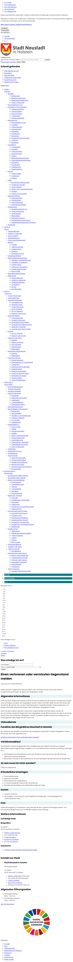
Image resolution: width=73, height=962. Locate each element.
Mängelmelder (9, 75)
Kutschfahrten (16, 564)
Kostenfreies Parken (18, 405)
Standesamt (15, 134)
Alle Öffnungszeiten (7, 904)
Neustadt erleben (14, 316)
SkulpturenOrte (16, 509)
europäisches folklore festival (21, 325)
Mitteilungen (15, 96)
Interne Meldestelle (17, 118)
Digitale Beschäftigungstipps (21, 533)
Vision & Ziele (15, 427)
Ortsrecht (14, 140)
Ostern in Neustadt (17, 103)
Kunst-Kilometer (16, 309)
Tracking (7, 955)
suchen (3, 669)
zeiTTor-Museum (17, 311)
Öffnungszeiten (9, 38)
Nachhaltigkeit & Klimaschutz (18, 409)
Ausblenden (4, 28)
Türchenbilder (16, 489)
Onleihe (14, 538)
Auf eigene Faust (17, 302)
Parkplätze (15, 396)
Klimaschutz (15, 411)
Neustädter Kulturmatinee (20, 322)
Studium (14, 178)
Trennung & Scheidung (19, 267)
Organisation (15, 116)
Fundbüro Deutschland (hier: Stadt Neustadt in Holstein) (20, 737)
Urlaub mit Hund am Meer (20, 373)
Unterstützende (16, 493)
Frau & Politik (15, 271)
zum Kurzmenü (9, 9)
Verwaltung (12, 145)
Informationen (16, 482)
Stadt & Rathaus (10, 645)
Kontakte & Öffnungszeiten (17, 107)
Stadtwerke (12, 449)
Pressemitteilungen (17, 438)
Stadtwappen (16, 214)
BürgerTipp (15, 136)
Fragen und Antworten (19, 194)
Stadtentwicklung (14, 196)
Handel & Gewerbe (14, 391)
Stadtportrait (12, 207)
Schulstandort (16, 200)
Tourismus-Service (14, 358)
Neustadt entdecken (15, 300)
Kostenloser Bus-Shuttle (19, 520)
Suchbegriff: (5, 665)
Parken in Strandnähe (18, 371)
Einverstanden (5, 30)
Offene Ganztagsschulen (16, 240)
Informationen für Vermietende (22, 362)
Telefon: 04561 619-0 (15, 876)
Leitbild (13, 429)
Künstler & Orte (16, 516)
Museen (10, 331)
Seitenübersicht (9, 948)
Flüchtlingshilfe (16, 289)
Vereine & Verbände (15, 234)
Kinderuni (14, 251)
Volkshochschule (17, 247)
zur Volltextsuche (10, 11)
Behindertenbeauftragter (20, 158)
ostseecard (15, 365)
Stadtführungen (17, 305)
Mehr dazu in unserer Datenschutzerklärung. (16, 25)
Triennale (14, 498)
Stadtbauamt (16, 167)
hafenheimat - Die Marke (19, 442)
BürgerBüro (8, 73)
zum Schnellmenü (10, 7)
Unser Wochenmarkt (18, 458)
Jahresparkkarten (17, 402)
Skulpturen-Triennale (18, 327)
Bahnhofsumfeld (17, 203)
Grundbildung (16, 551)
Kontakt (7, 36)
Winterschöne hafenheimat (17, 553)
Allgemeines (15, 531)
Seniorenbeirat (16, 187)
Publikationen (16, 422)
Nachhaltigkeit (16, 413)
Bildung (10, 242)
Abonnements (16, 345)
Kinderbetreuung (13, 238)
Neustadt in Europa (18, 218)
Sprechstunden (16, 114)
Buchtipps (14, 491)
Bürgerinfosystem (10, 80)
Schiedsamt (15, 285)
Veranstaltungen (14, 231)
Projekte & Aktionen (18, 418)
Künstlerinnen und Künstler (20, 500)
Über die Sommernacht (19, 513)
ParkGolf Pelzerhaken (18, 380)
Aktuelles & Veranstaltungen (21, 260)
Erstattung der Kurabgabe (20, 367)
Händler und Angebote (19, 462)
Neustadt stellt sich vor (19, 209)
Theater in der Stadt (18, 320)
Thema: (3, 667)
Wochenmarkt (13, 456)
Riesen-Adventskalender (19, 436)
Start (6, 643)
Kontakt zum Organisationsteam (22, 507)
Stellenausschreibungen (12, 78)
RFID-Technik (15, 542)
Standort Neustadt (14, 389)
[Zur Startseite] (23, 55)
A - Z (5, 41)
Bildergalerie (15, 216)
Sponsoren (15, 502)
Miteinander (12, 276)
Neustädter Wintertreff (19, 562)
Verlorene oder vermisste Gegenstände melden (20, 850)
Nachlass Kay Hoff (17, 254)
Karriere (14, 156)
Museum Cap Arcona (18, 314)
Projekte (14, 433)
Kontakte (14, 125)
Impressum (8, 953)
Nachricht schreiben (11, 839)
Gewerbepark (12, 453)
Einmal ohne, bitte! (17, 465)
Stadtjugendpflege (14, 256)
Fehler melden (9, 959)
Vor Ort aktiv (15, 420)
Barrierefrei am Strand (18, 376)
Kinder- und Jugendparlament (22, 189)
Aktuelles (11, 94)
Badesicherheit (16, 369)
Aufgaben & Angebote (19, 262)
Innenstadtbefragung (15, 387)
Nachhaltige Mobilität (18, 205)
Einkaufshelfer (16, 469)
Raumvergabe (16, 129)
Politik (10, 180)
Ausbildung (15, 176)
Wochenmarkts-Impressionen (21, 467)
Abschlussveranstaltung (19, 518)
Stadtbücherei (16, 249)
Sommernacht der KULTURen (21, 329)
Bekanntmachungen (11, 82)
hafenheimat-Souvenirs (19, 445)
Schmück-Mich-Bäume (19, 560)
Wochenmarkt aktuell (18, 460)
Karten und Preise (17, 342)
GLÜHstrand (15, 567)
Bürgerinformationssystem (20, 138)
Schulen (14, 245)
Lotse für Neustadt (17, 211)
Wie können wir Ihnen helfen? (11, 60)
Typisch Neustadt (17, 307)
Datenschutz (8, 957)
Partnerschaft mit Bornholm (20, 220)
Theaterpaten (16, 347)
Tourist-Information (14, 296)
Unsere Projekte (16, 378)
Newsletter (15, 143)
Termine (14, 487)
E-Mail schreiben (10, 837)
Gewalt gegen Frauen (18, 269)
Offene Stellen (16, 174)
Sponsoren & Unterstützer (20, 522)
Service (13, 540)
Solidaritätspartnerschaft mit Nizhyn (23, 222)
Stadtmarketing (16, 169)
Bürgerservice (12, 120)
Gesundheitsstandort (15, 407)
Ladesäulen (15, 400)
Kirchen (13, 287)
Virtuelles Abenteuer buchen (21, 571)
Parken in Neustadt (14, 393)
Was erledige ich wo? (11, 71)
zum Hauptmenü (10, 5)
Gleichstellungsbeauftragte (21, 160)
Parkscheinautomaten (19, 398)
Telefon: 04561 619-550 (12, 833)
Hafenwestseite (16, 198)
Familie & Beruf (16, 265)
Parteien (14, 191)
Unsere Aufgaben (17, 360)
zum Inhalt (7, 3)
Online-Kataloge (17, 536)
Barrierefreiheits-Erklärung (13, 951)
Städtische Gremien (18, 185)
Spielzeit (14, 340)
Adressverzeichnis (17, 109)
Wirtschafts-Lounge (15, 451)
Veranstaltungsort (17, 484)
